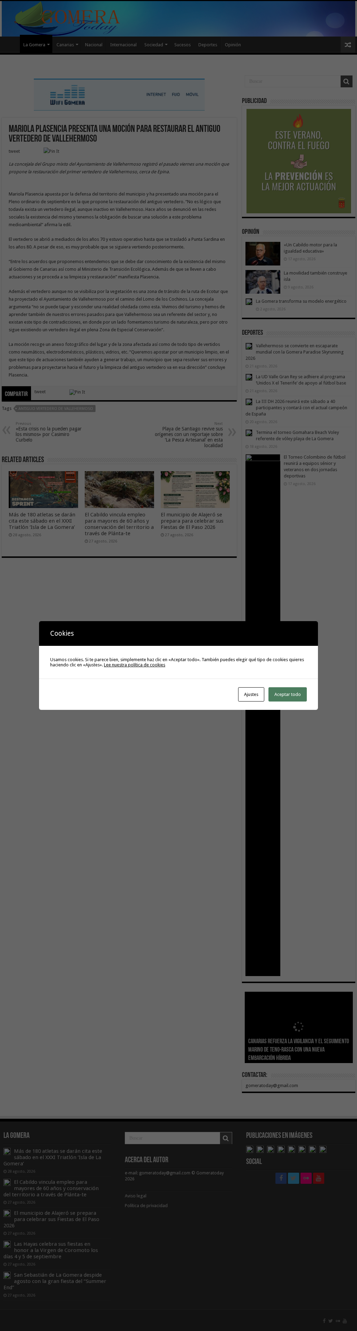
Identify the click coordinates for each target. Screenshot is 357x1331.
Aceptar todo (287, 694)
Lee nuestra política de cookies (134, 664)
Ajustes (251, 694)
